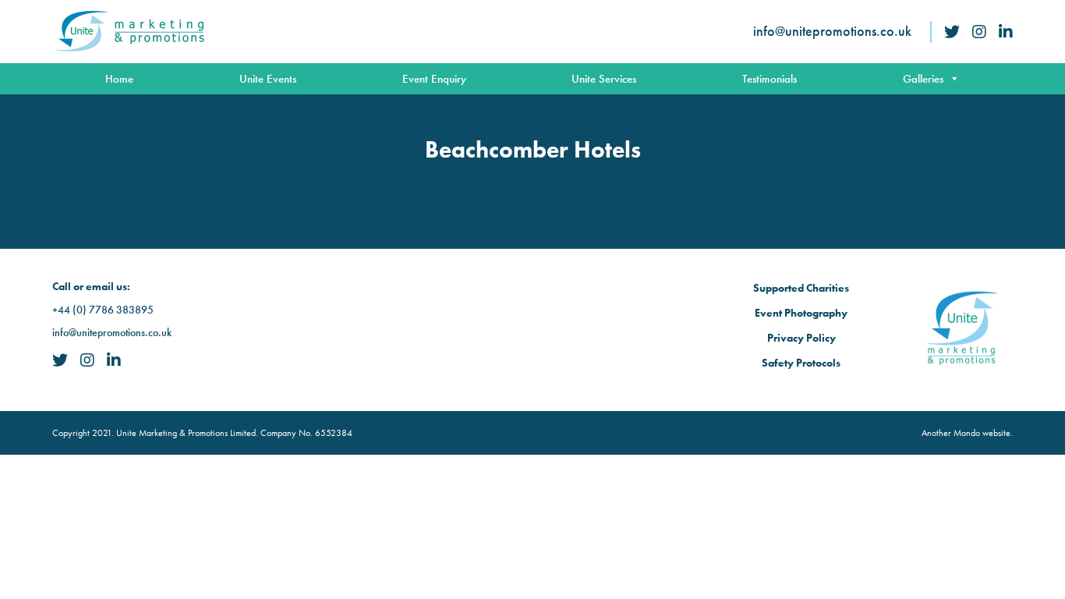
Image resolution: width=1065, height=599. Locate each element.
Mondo (967, 433)
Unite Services (603, 79)
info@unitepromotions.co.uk (832, 31)
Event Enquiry (434, 79)
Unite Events (267, 79)
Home (119, 79)
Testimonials (769, 79)
